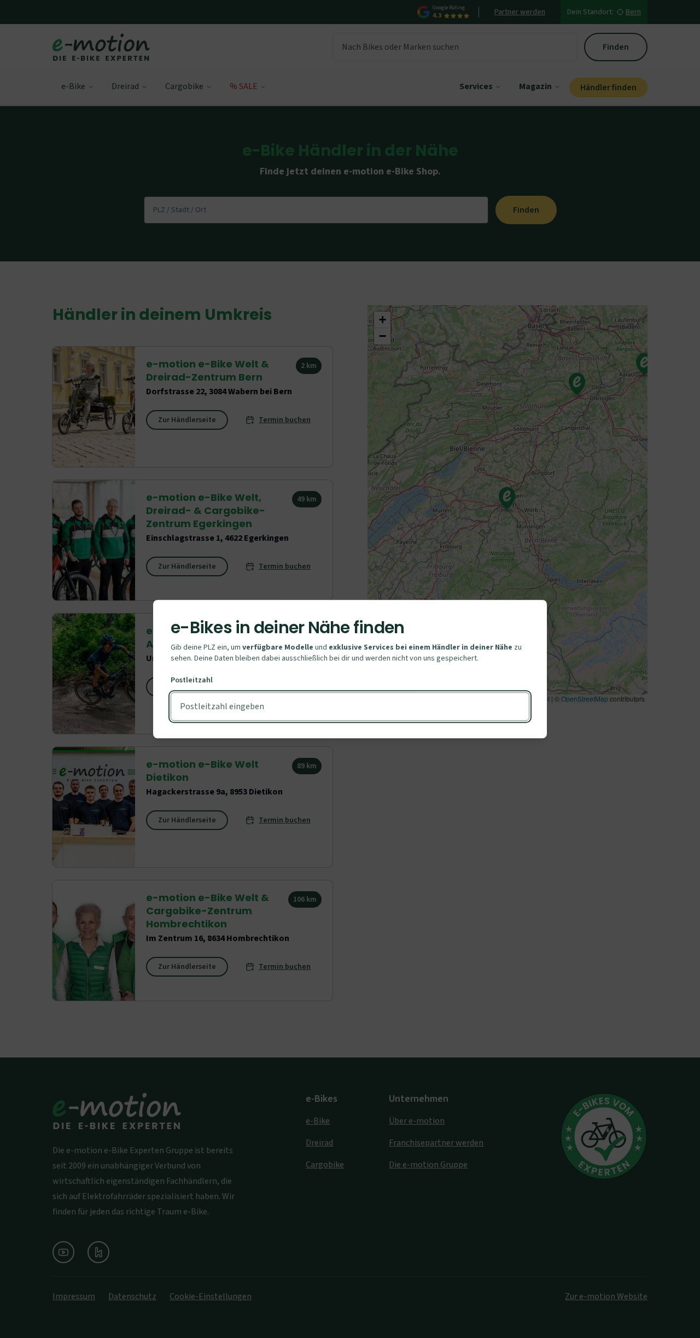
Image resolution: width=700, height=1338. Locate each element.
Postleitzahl (192, 680)
